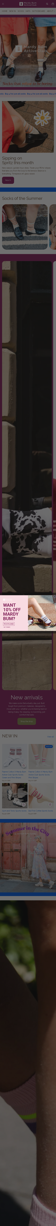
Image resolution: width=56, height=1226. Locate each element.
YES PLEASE (9, 624)
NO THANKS (7, 627)
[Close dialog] (55, 596)
